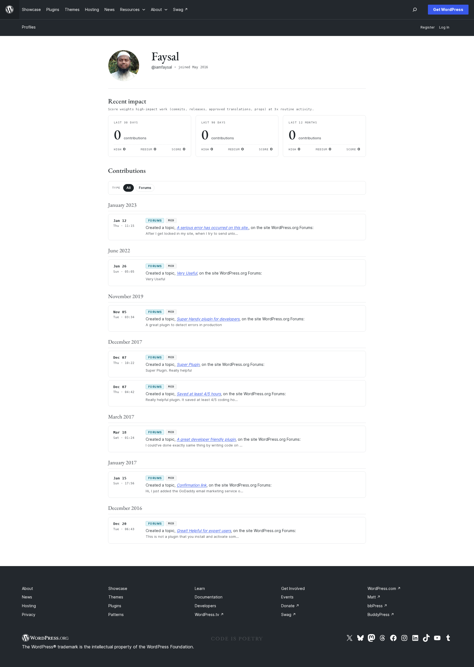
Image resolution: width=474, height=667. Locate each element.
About (27, 588)
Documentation (208, 597)
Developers (205, 605)
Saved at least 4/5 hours (199, 393)
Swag (288, 614)
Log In (444, 27)
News (27, 597)
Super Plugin (188, 364)
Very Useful (187, 273)
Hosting (29, 605)
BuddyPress (381, 614)
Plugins (114, 605)
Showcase (117, 588)
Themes (115, 597)
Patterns (116, 614)
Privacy (28, 614)
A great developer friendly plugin (206, 439)
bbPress (377, 605)
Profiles (29, 27)
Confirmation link (192, 485)
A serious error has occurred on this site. (213, 227)
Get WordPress (448, 9)
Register (428, 27)
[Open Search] (414, 9)
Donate (290, 605)
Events (287, 597)
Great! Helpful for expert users (204, 530)
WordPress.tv (209, 614)
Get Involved (293, 588)
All (128, 188)
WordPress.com (384, 588)
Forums (145, 188)
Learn (200, 588)
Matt (374, 597)
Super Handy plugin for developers (208, 318)
